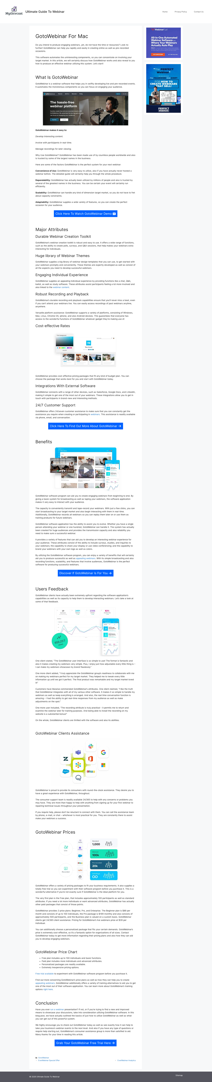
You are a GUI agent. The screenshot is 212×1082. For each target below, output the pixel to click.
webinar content (61, 287)
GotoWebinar (43, 1058)
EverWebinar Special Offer (49, 1060)
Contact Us (199, 12)
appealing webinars (85, 558)
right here (48, 989)
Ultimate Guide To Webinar (45, 11)
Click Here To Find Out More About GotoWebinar (83, 426)
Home (165, 12)
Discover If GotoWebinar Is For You (83, 573)
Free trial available (44, 973)
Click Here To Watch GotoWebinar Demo (83, 213)
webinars (95, 414)
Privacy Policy (181, 12)
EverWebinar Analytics (127, 1060)
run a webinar (57, 1009)
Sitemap (179, 1075)
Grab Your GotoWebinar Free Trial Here (83, 1043)
